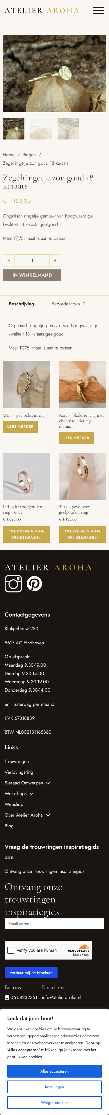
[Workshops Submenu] (31, 793)
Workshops (15, 793)
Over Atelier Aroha (24, 815)
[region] (54, 1062)
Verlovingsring (19, 772)
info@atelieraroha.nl (61, 997)
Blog (9, 825)
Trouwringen (17, 761)
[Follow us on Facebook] (13, 584)
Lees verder (20, 426)
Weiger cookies (54, 1102)
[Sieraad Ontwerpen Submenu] (48, 783)
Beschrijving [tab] (21, 303)
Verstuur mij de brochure (31, 973)
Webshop (14, 804)
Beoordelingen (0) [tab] (69, 303)
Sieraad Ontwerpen (24, 782)
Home (9, 154)
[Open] (98, 10)
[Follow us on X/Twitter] (30, 578)
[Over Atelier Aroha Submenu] (48, 815)
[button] (98, 42)
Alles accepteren (54, 1071)
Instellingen (54, 1087)
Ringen (29, 154)
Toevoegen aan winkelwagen (26, 534)
